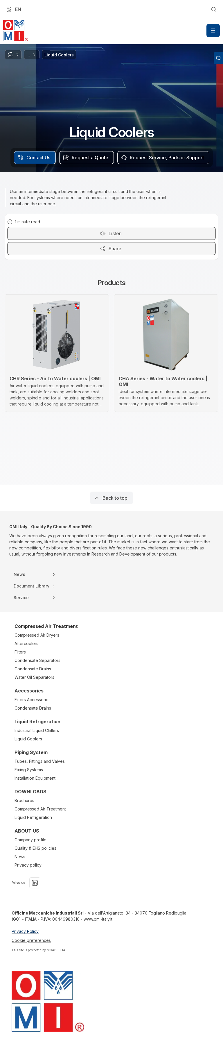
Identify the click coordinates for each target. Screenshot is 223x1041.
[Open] (213, 30)
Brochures (24, 800)
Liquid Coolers (28, 738)
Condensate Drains (33, 668)
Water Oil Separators (34, 677)
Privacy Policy (25, 931)
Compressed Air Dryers (37, 635)
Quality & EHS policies (35, 848)
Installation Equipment (35, 778)
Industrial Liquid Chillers (37, 730)
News (20, 856)
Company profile (30, 839)
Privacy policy (28, 865)
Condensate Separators (37, 660)
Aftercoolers (26, 643)
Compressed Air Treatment (40, 808)
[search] (213, 9)
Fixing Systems (29, 769)
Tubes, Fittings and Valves (40, 761)
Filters (20, 651)
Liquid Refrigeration (33, 817)
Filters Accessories (33, 699)
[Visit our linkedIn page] (34, 882)
